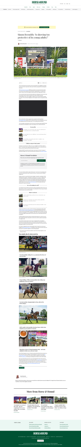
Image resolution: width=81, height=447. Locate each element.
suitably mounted (43, 151)
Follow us (40, 82)
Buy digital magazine (41, 436)
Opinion (37, 43)
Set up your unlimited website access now (34, 363)
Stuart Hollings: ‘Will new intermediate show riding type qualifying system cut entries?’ (32, 280)
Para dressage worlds (16, 9)
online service (24, 356)
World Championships (30, 9)
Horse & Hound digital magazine (34, 427)
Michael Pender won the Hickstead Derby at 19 (26, 209)
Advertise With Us (47, 427)
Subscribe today (39, 359)
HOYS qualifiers (48, 9)
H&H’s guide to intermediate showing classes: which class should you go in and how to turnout (33, 328)
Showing (28, 31)
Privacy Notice (24, 164)
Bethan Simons (30, 409)
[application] (33, 108)
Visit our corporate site (54, 443)
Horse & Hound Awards (64, 424)
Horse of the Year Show (32, 181)
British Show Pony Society (24, 89)
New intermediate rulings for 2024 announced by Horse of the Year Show (33, 255)
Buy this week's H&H (21, 436)
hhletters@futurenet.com (27, 227)
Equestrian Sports (21, 31)
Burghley (43, 9)
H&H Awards (23, 9)
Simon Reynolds (24, 43)
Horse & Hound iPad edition (34, 426)
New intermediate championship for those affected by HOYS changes (32, 302)
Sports (34, 7)
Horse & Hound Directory (64, 426)
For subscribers (60, 9)
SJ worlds (9, 9)
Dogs (52, 7)
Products (48, 7)
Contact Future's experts (31, 436)
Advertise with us (59, 436)
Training (43, 7)
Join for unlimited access (44, 27)
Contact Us (46, 426)
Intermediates (21, 367)
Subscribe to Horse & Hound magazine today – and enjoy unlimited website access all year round (32, 350)
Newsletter (54, 9)
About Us (46, 424)
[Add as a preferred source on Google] (40, 441)
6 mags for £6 (38, 9)
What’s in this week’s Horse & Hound (35, 424)
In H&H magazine (74, 9)
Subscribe (25, 7)
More (56, 7)
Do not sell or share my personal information (40, 438)
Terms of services (31, 163)
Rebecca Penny (57, 409)
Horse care (38, 7)
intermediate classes (22, 120)
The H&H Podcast (67, 9)
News (30, 7)
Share (21, 82)
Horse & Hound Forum (64, 427)
